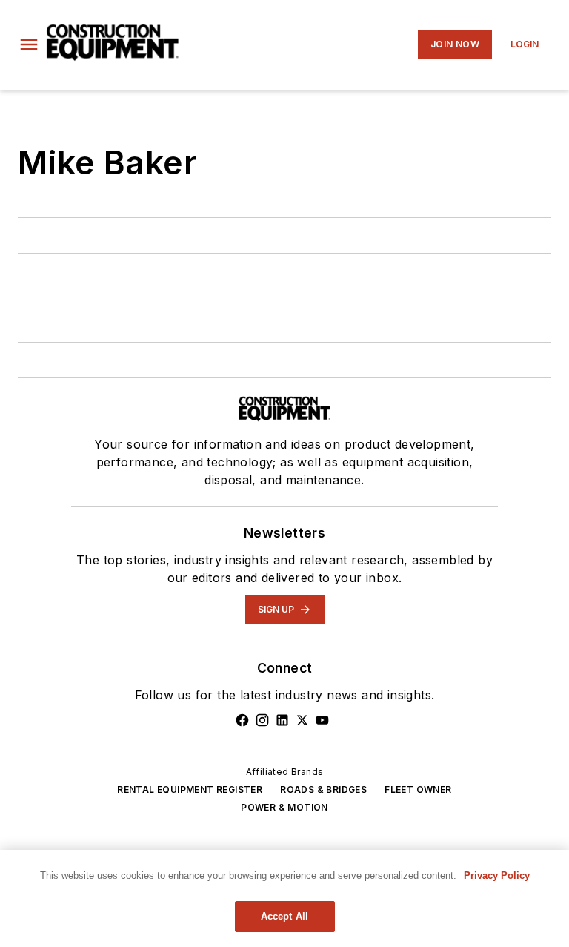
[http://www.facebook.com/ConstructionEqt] (242, 720)
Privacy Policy (497, 875)
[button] (29, 44)
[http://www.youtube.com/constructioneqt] (322, 720)
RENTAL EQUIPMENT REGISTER (189, 789)
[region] (284, 898)
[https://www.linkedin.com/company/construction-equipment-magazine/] (282, 720)
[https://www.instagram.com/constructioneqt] (262, 720)
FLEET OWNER (418, 789)
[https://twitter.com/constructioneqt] (302, 720)
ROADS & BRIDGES (323, 789)
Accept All (284, 916)
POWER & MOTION (284, 807)
